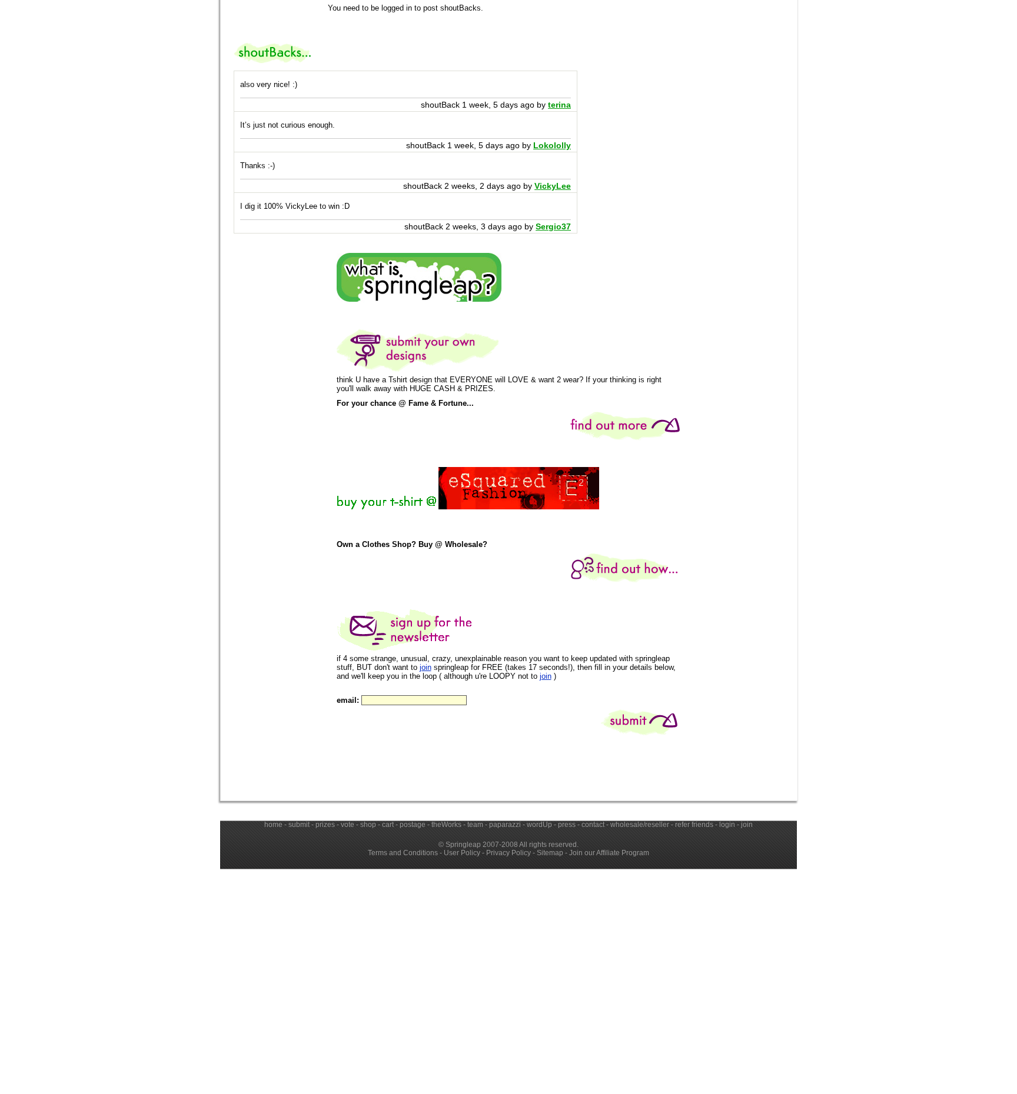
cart (388, 824)
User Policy (462, 853)
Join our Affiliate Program (609, 853)
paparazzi (505, 824)
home (273, 824)
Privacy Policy (508, 853)
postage (413, 824)
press (567, 824)
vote (347, 824)
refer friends (694, 824)
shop (368, 824)
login (727, 824)
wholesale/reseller (639, 824)
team (475, 824)
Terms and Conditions (403, 853)
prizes (325, 824)
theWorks (446, 824)
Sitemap (550, 853)
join (425, 667)
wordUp (539, 824)
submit (299, 824)
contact (592, 824)
